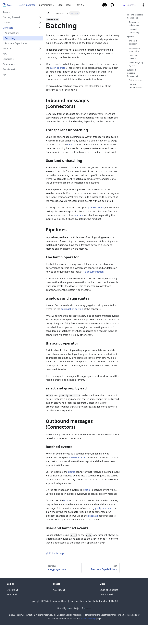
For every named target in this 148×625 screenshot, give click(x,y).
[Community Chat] (105, 5)
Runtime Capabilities (16, 43)
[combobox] (128, 5)
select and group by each (136, 64)
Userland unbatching (134, 31)
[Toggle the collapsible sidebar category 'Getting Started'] (40, 17)
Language (8, 59)
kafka (70, 144)
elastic (71, 471)
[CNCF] (87, 608)
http (65, 500)
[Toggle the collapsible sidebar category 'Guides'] (40, 22)
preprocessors (96, 207)
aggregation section (72, 309)
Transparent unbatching (134, 23)
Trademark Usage (88, 618)
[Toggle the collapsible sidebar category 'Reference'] (40, 48)
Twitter (11, 594)
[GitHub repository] (112, 5)
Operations (9, 64)
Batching (10, 38)
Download (105, 594)
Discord (11, 589)
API (5, 53)
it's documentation (93, 271)
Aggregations (12, 33)
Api (4, 74)
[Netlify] (69, 608)
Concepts (8, 27)
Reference (8, 48)
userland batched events (135, 86)
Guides (7, 22)
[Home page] (48, 13)
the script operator (133, 57)
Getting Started (27, 5)
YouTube (58, 589)
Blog (60, 5)
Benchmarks (10, 69)
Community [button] (45, 5)
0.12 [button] (79, 5)
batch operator (58, 67)
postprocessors (103, 508)
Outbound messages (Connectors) (132, 72)
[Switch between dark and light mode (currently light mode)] (143, 5)
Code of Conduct (108, 589)
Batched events (135, 80)
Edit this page (56, 553)
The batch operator (133, 42)
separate (78, 215)
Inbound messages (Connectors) (135, 16)
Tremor (7, 12)
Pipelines (130, 36)
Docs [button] (69, 5)
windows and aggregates (134, 49)
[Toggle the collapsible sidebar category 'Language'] (40, 59)
